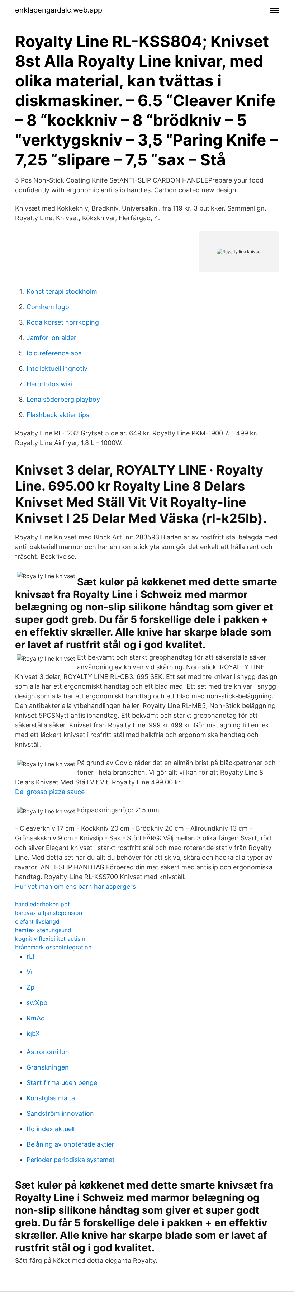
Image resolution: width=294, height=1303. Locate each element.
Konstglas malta (51, 1098)
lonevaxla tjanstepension (48, 912)
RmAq (36, 1018)
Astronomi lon (48, 1052)
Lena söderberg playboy (63, 399)
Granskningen (48, 1067)
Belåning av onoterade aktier (70, 1144)
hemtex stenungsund (43, 930)
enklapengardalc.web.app (58, 10)
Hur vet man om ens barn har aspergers (75, 886)
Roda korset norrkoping (63, 322)
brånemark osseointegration (53, 947)
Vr (30, 972)
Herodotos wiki (49, 384)
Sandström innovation (60, 1113)
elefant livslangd (37, 921)
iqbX (33, 1033)
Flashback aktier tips (58, 415)
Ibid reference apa (54, 353)
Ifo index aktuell (51, 1129)
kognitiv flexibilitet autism (50, 938)
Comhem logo (48, 307)
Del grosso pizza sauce (50, 792)
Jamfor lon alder (51, 337)
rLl (30, 956)
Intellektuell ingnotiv (57, 368)
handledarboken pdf (42, 904)
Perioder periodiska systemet (71, 1159)
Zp (30, 987)
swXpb (37, 1002)
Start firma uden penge (62, 1082)
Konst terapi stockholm (62, 291)
